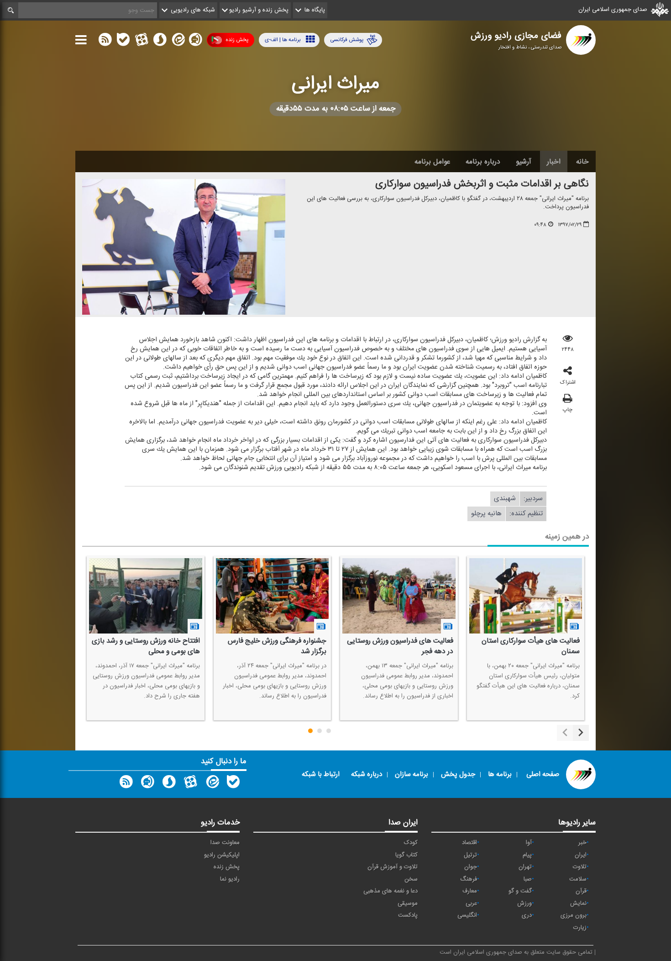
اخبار (554, 162)
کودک (411, 843)
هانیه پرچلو (486, 513)
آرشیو (523, 162)
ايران (581, 855)
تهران (525, 867)
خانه (582, 162)
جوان (470, 867)
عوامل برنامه (432, 162)
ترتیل (470, 855)
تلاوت (580, 867)
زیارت (580, 928)
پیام (527, 855)
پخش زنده (236, 39)
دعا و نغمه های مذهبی (390, 891)
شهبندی (505, 498)
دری (527, 915)
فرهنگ (468, 879)
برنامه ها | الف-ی (283, 39)
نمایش (578, 903)
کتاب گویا (406, 855)
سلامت (578, 879)
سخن (411, 879)
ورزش (524, 903)
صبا (528, 879)
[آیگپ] (195, 42)
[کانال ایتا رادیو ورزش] (211, 784)
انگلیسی (467, 915)
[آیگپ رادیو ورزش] (147, 784)
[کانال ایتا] (177, 42)
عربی (471, 903)
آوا (529, 843)
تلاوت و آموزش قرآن (392, 867)
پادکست (408, 915)
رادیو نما (230, 879)
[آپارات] (141, 42)
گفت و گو (520, 891)
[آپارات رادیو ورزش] (190, 784)
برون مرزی (574, 915)
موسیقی (408, 903)
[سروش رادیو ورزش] (168, 784)
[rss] (105, 42)
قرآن (581, 891)
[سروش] (160, 42)
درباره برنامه (483, 162)
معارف (469, 891)
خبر (582, 843)
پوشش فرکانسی (346, 39)
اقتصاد (469, 843)
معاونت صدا (225, 843)
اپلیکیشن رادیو (222, 855)
